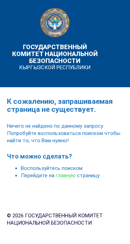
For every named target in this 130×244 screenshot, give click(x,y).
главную (66, 175)
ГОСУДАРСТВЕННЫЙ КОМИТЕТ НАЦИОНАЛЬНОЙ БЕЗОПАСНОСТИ (55, 53)
